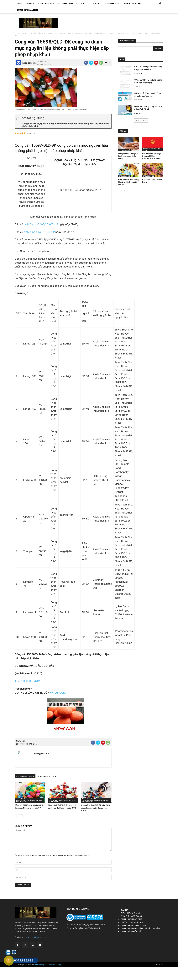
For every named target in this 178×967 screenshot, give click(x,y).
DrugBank (159, 964)
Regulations (45, 3)
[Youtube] (40, 945)
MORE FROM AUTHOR (46, 776)
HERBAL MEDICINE (132, 3)
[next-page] (21, 816)
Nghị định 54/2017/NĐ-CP (39, 231)
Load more (139, 120)
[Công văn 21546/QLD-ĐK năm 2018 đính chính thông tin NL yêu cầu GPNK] (96, 792)
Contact (97, 3)
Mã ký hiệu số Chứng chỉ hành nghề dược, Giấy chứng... (128, 156)
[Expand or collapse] (108, 118)
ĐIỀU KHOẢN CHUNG (130, 913)
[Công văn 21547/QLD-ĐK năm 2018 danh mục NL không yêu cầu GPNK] (63, 792)
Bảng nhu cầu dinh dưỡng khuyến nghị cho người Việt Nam (128, 181)
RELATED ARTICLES (25, 776)
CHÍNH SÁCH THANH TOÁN (133, 925)
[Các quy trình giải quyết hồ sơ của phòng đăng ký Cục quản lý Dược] (125, 97)
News (29, 3)
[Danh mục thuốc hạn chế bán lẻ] (152, 170)
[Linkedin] (32, 945)
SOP (122, 59)
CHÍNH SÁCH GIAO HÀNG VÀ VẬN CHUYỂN (140, 928)
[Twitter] (91, 63)
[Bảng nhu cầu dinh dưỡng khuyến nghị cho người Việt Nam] (128, 170)
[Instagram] (25, 945)
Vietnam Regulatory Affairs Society (47, 964)
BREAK (123, 131)
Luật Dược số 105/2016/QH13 (41, 224)
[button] (160, 3)
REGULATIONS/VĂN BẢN (31, 33)
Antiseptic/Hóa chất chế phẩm (151, 149)
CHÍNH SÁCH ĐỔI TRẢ (131, 931)
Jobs (83, 3)
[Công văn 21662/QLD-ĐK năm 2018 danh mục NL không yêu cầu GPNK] (30, 792)
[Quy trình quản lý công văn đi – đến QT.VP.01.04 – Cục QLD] (125, 110)
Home (20, 3)
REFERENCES (111, 3)
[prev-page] (16, 816)
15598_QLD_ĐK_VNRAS (28, 681)
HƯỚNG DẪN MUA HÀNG (132, 922)
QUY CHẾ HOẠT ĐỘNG (131, 916)
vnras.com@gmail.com (35, 937)
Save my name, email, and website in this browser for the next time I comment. (53, 855)
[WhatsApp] (101, 63)
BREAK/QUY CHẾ (124, 150)
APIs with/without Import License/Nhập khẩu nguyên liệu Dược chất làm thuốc (74, 33)
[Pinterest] (96, 63)
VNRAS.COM (57, 692)
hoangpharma (29, 63)
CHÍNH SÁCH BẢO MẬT (131, 919)
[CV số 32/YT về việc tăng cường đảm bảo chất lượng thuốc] (125, 83)
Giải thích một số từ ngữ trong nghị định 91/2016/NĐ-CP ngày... (151, 156)
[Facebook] (86, 63)
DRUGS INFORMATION (27, 10)
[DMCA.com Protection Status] (94, 919)
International (66, 3)
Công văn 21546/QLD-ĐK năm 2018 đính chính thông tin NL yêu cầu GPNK (95, 808)
